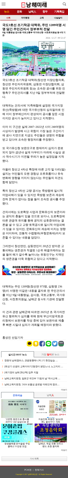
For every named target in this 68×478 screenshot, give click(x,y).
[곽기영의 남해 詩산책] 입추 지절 (20, 372)
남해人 (32, 11)
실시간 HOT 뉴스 (17, 354)
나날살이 (58, 18)
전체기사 (39, 470)
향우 (45, 11)
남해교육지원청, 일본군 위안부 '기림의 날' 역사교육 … (31, 378)
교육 (42, 18)
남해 (50, 395)
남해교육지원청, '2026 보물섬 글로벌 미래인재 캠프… (30, 384)
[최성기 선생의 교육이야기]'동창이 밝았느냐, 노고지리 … (32, 366)
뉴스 (6, 11)
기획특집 (59, 11)
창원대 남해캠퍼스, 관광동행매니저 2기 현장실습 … (30, 360)
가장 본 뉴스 (50, 354)
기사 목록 (34, 458)
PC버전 (27, 470)
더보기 (64, 390)
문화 (19, 11)
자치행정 (25, 18)
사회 (8, 18)
